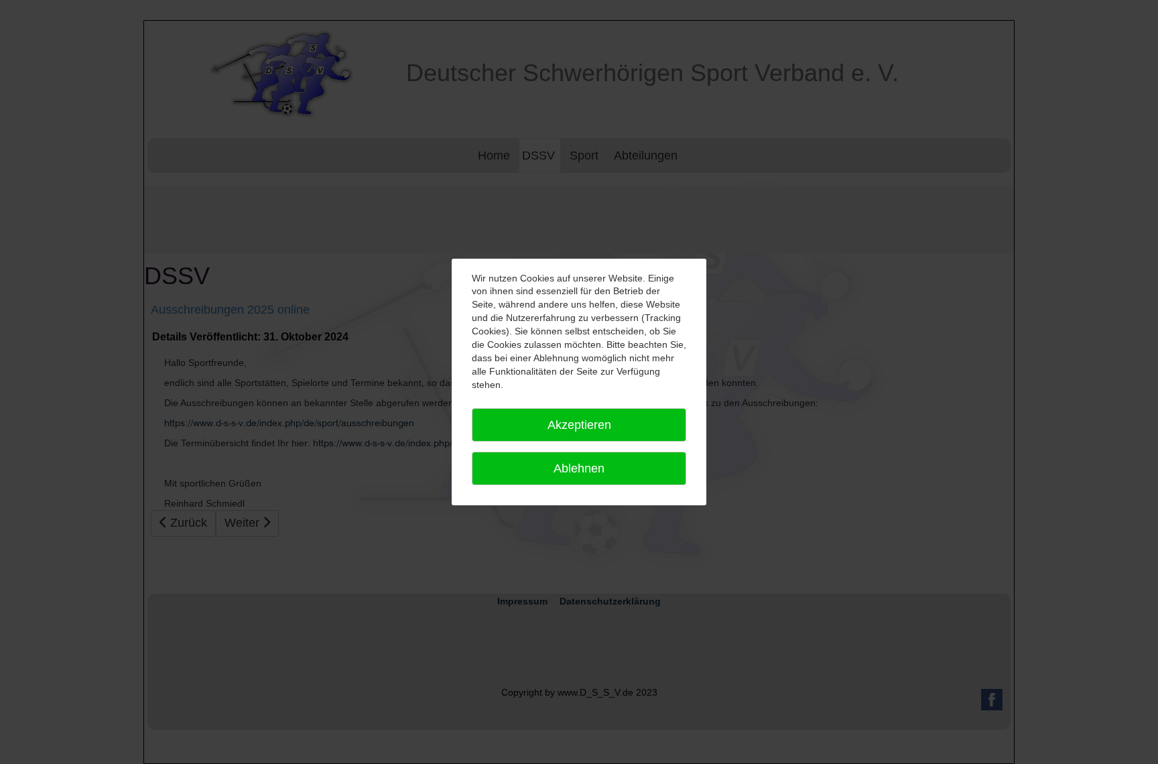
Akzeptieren (579, 425)
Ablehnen (579, 468)
